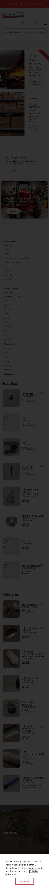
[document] (24, 445)
